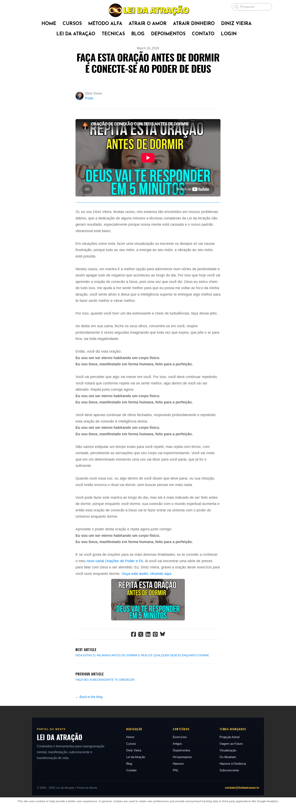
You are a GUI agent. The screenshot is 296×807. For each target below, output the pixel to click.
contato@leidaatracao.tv (242, 787)
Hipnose (178, 763)
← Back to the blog (89, 697)
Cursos (131, 743)
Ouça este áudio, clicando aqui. (147, 574)
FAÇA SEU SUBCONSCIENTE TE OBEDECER (105, 679)
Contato (131, 770)
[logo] (148, 10)
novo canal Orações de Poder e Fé (115, 561)
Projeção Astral (229, 737)
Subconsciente (229, 770)
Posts (89, 98)
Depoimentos (181, 750)
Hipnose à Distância (232, 763)
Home (130, 737)
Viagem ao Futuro (231, 743)
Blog (129, 763)
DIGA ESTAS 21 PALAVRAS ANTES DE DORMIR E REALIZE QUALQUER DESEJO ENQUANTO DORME (142, 655)
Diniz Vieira (133, 750)
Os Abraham (227, 757)
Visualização (227, 750)
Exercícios (180, 737)
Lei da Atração (135, 757)
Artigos (177, 743)
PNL (176, 770)
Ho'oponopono (182, 757)
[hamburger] (27, 6)
